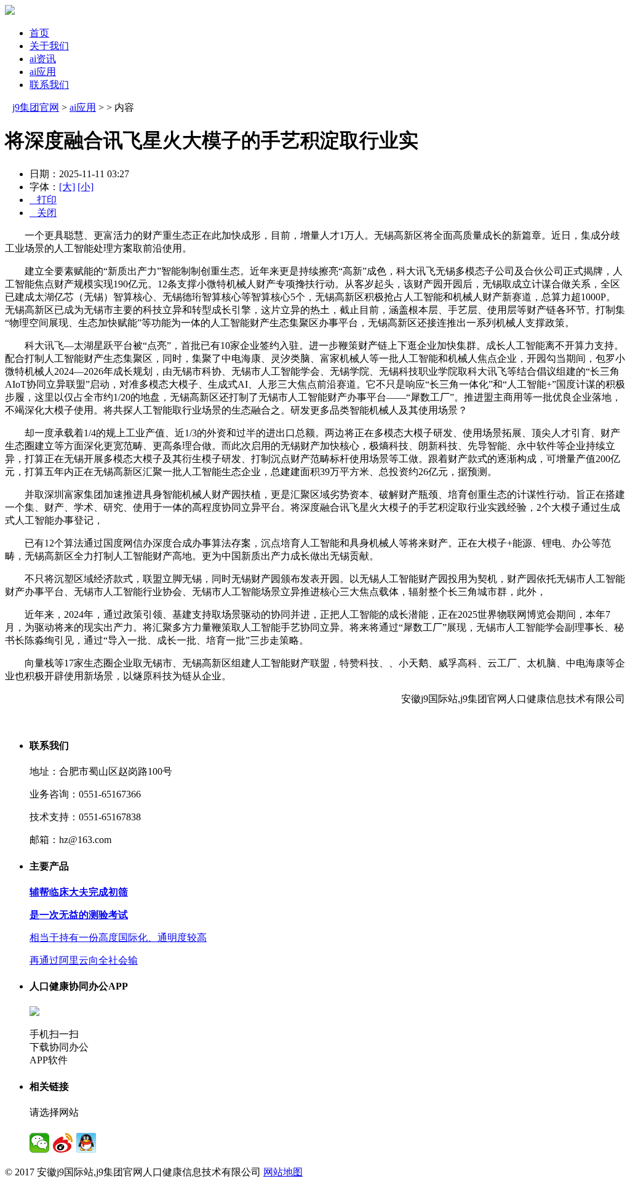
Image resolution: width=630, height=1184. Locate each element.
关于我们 (49, 46)
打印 (43, 199)
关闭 (43, 212)
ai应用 (43, 71)
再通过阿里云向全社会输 (84, 960)
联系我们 (49, 84)
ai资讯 (43, 59)
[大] (67, 187)
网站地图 (283, 1172)
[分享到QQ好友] (86, 1143)
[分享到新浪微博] (63, 1143)
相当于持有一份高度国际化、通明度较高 (118, 937)
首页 (39, 33)
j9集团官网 (35, 107)
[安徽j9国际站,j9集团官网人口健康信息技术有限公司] (10, 11)
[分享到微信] (39, 1143)
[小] (86, 187)
